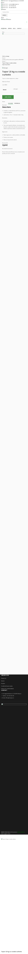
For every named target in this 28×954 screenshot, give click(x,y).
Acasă (3, 58)
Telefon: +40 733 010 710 (8, 695)
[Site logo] (3, 9)
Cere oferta (8, 97)
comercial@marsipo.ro (14, 4)
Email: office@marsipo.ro (8, 698)
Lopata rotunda (17, 278)
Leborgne (4, 397)
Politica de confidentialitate (7, 688)
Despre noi (3, 678)
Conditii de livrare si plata (6, 686)
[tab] (10, 103)
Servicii (2, 681)
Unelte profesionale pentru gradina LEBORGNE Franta (12, 60)
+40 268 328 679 (12, 7)
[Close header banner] (2, 836)
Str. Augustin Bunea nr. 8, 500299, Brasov (12, 693)
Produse (3, 683)
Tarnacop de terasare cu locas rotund (7, 391)
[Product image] (8, 332)
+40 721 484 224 (12, 6)
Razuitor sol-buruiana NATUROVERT (7, 646)
